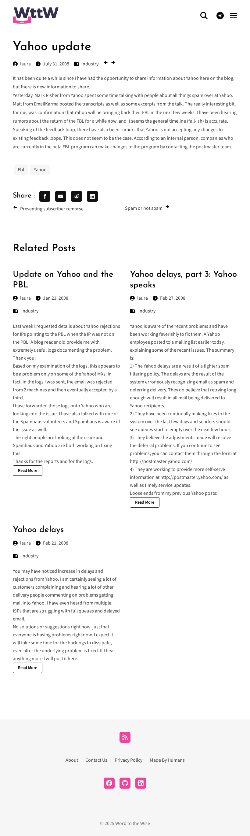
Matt (17, 104)
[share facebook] (44, 196)
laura (25, 298)
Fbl (21, 169)
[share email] (60, 196)
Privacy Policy (128, 760)
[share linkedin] (92, 196)
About (72, 760)
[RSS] (125, 737)
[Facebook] (109, 783)
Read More (27, 471)
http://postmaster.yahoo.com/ (161, 461)
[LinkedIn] (140, 783)
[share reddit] (76, 196)
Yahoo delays (38, 530)
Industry (29, 311)
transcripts (93, 104)
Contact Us (96, 760)
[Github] (125, 783)
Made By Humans (167, 760)
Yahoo (40, 169)
